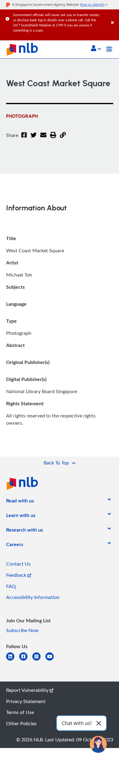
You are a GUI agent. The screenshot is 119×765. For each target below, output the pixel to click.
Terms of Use (20, 712)
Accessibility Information (33, 597)
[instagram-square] (38, 660)
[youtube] (52, 660)
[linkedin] (12, 660)
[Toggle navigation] (109, 49)
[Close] (114, 16)
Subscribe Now (22, 630)
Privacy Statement (25, 701)
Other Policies (21, 723)
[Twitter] (33, 138)
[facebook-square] (25, 660)
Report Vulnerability (28, 690)
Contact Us (18, 563)
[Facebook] (24, 138)
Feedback (16, 575)
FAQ (11, 586)
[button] (96, 49)
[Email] (43, 138)
